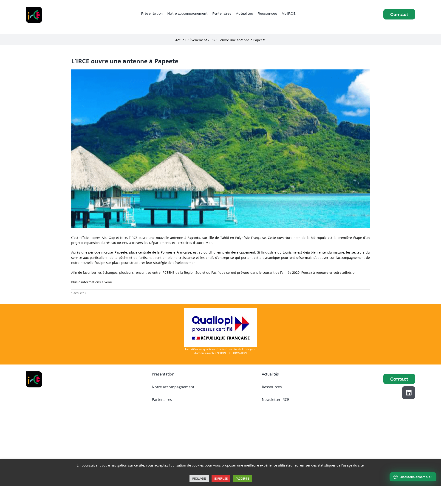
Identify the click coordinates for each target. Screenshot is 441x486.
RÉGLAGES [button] (199, 478)
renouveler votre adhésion (336, 272)
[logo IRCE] (34, 8)
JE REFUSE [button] (221, 478)
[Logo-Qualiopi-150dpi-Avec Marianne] (220, 310)
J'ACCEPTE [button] (242, 478)
